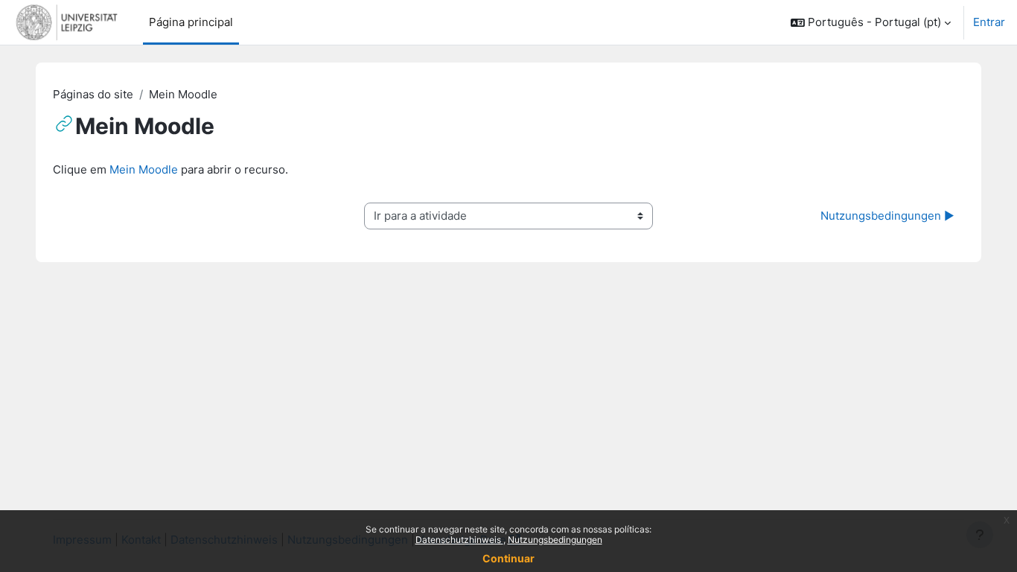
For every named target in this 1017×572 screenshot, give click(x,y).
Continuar (508, 558)
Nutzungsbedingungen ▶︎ (887, 216)
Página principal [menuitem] (191, 22)
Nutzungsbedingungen (555, 539)
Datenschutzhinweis (459, 539)
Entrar (989, 22)
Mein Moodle (143, 169)
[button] (870, 22)
